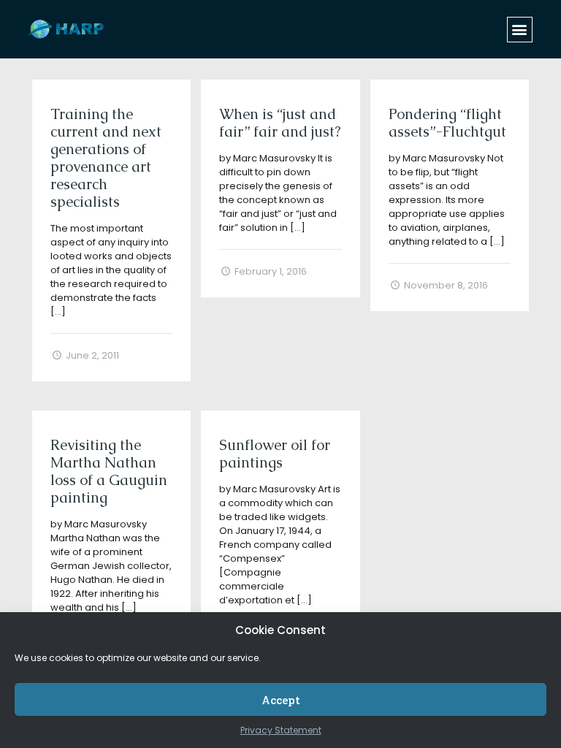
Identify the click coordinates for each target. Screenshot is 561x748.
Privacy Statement (280, 730)
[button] (520, 29)
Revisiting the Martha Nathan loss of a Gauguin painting (108, 471)
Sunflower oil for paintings (274, 453)
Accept (281, 699)
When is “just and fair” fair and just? (279, 122)
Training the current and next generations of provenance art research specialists (105, 157)
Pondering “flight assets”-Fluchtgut (447, 122)
